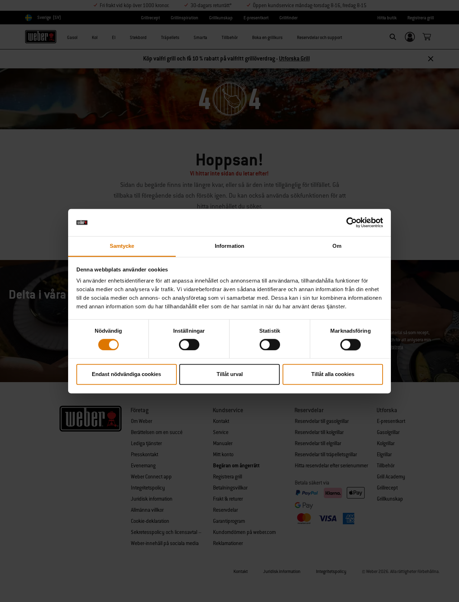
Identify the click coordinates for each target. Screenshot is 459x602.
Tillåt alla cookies (332, 374)
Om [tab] (336, 246)
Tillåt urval (230, 374)
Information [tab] (229, 246)
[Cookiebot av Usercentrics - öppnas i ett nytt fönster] (351, 222)
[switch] (189, 344)
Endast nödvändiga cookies (126, 374)
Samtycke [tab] (122, 246)
